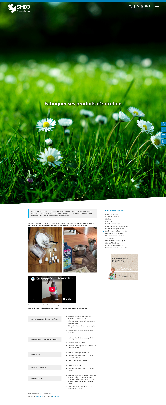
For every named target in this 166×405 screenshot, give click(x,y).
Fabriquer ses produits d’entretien (116, 231)
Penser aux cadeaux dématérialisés (116, 226)
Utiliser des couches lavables (114, 236)
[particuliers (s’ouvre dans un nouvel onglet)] (35, 396)
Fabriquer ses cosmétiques (114, 233)
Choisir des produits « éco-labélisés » (117, 248)
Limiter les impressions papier (115, 240)
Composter (108, 221)
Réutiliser (108, 219)
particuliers (39, 396)
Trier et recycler (110, 238)
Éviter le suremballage (112, 224)
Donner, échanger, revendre (114, 245)
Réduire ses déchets (111, 214)
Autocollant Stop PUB (112, 216)
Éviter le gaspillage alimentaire (115, 228)
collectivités (56, 396)
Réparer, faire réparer (112, 243)
